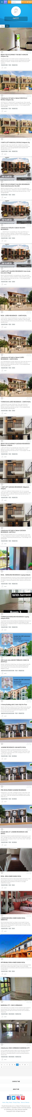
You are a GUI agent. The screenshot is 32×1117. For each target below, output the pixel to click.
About (10, 1102)
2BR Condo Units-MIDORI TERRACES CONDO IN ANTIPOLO (15, 661)
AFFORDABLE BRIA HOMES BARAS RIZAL (13, 962)
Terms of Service (25, 1102)
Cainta (13, 194)
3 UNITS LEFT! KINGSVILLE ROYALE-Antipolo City (15, 142)
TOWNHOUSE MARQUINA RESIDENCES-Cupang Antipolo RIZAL (15, 617)
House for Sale (4, 65)
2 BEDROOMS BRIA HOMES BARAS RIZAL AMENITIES (13, 919)
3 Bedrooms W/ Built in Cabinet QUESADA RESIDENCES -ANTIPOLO (13, 531)
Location (25, 2)
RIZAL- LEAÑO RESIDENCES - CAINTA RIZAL (14, 315)
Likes (7, 26)
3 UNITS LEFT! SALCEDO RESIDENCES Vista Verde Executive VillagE (15, 272)
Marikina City (18, 1014)
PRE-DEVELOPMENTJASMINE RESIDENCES (13, 790)
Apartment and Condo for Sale (7, 670)
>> (1, 1067)
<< (1, 1064)
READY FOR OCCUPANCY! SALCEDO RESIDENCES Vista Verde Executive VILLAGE (15, 185)
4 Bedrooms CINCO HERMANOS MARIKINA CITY (15, 1048)
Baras (13, 885)
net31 (5, 67)
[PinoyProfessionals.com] (5, 2)
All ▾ (9, 2)
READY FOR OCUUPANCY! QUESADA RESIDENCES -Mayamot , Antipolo (16, 444)
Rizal (10, 65)
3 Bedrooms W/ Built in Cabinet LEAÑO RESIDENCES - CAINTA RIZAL (12, 358)
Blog (7, 1102)
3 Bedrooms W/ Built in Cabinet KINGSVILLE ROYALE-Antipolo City (14, 99)
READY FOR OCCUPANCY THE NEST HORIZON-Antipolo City (14, 55)
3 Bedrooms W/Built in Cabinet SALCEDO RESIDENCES (13, 228)
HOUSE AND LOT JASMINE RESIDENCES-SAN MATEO (14, 832)
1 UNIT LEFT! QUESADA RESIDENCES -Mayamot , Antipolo (15, 487)
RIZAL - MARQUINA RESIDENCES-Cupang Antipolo (15, 575)
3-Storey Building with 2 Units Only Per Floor (14, 704)
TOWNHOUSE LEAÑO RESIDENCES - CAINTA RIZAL (16, 402)
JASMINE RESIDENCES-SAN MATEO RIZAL (13, 747)
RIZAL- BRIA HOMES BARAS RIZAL (11, 876)
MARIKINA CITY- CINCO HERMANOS (11, 1005)
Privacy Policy (16, 1102)
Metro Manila (11, 1014)
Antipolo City (14, 65)
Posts (2, 26)
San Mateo (14, 756)
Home (3, 1102)
